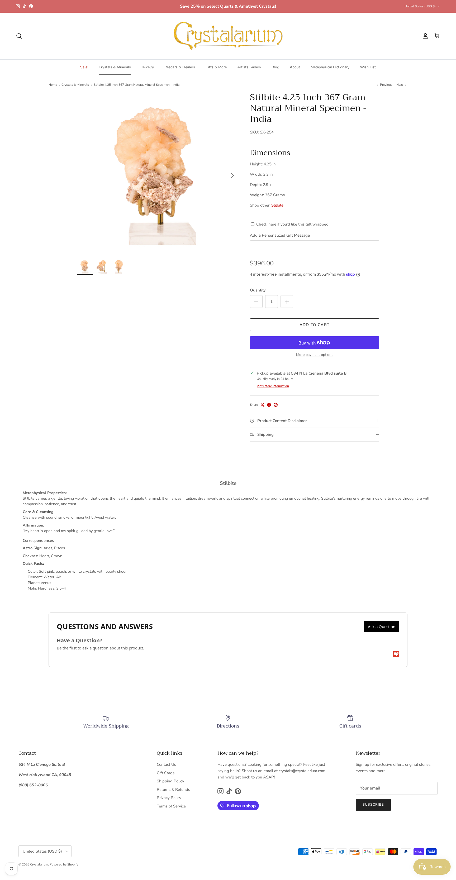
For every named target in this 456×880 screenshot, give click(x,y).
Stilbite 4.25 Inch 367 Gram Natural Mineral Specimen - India (136, 85)
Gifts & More (216, 67)
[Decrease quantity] (256, 301)
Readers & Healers (179, 67)
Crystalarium (39, 864)
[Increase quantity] (287, 301)
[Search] (19, 36)
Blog (275, 67)
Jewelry (147, 67)
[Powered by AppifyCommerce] (396, 654)
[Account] (424, 36)
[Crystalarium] (228, 36)
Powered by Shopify (64, 864)
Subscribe (373, 804)
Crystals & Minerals (115, 67)
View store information (273, 386)
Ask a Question (381, 626)
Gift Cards (165, 773)
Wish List (368, 67)
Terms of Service (171, 806)
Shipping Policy (170, 781)
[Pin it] (276, 405)
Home (53, 85)
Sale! (84, 67)
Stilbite (277, 205)
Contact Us (166, 764)
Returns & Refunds (173, 789)
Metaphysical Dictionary (330, 67)
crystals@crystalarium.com (302, 770)
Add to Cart (315, 324)
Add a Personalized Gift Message (280, 235)
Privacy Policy (169, 797)
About (295, 67)
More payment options (314, 355)
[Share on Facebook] (269, 405)
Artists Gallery (249, 67)
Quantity (258, 290)
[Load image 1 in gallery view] (157, 173)
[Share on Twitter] (262, 405)
